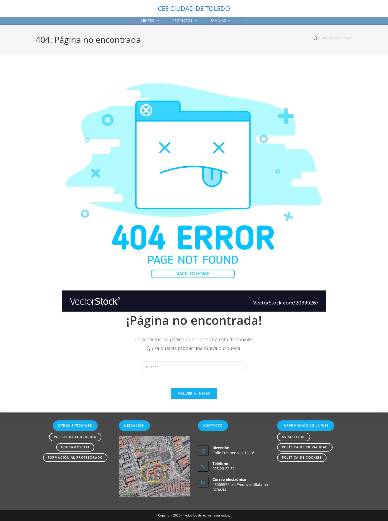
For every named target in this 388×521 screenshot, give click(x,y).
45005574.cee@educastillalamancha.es (240, 487)
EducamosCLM (75, 447)
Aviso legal (293, 437)
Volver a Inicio (194, 393)
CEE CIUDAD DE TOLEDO (194, 8)
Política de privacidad (305, 447)
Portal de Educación (75, 437)
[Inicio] (315, 38)
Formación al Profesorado (75, 457)
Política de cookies (302, 457)
